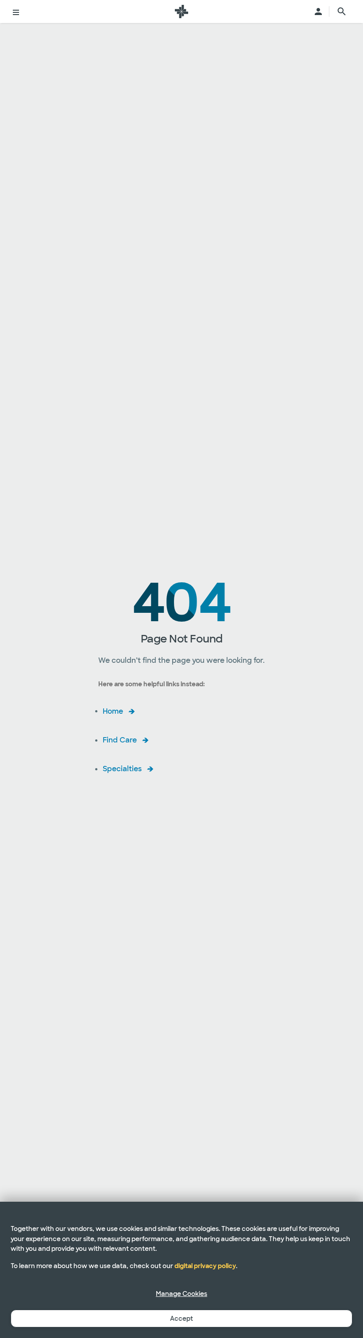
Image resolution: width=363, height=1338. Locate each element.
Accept (181, 1319)
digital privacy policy (205, 1266)
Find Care (120, 740)
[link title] (181, 11)
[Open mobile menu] (16, 11)
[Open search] (342, 11)
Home (113, 710)
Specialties (122, 768)
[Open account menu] (318, 11)
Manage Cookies (181, 1294)
